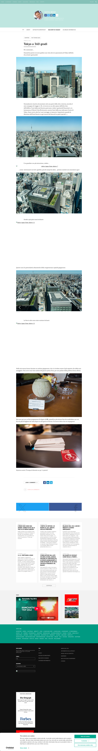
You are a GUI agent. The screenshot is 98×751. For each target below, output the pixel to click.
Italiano (92, 2)
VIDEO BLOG (32, 2)
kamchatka (37, 635)
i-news (69, 633)
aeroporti (19, 631)
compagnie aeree (48, 631)
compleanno (57, 631)
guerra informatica (57, 633)
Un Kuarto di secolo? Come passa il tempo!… (70, 556)
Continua (49, 585)
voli (46, 638)
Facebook (45, 15)
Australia (30, 631)
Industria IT (76, 633)
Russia (56, 636)
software (77, 636)
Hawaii (64, 633)
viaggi (36, 638)
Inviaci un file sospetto (67, 653)
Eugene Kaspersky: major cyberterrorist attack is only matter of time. (26, 711)
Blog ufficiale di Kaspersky (68, 658)
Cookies (63, 661)
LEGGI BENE (25, 2)
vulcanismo (57, 638)
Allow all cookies (85, 736)
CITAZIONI (15, 2)
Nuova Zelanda (20, 636)
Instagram (51, 15)
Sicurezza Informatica (69, 30)
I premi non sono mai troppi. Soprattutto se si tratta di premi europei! (26, 527)
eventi (18, 633)
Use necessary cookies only (85, 745)
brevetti (37, 631)
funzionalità (32, 633)
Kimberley (52, 635)
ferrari (26, 633)
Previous (20, 94)
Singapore (71, 636)
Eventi (28, 30)
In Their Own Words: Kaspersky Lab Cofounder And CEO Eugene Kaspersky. (25, 723)
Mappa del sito (65, 648)
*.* (23, 30)
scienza (65, 636)
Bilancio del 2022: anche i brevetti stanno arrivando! (71, 527)
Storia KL (19, 638)
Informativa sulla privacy (68, 651)
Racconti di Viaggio (54, 30)
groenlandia (47, 633)
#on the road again (35, 37)
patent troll (50, 636)
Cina (41, 631)
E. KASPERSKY (8, 2)
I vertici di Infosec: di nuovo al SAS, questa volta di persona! (47, 527)
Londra (58, 635)
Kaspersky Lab (45, 635)
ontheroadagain (41, 636)
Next (78, 94)
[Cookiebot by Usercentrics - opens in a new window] (10, 748)
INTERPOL (26, 635)
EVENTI (19, 2)
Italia (31, 635)
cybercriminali (73, 631)
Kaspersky (63, 656)
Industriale (19, 635)
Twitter (48, 15)
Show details (23, 748)
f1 (21, 633)
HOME (2, 2)
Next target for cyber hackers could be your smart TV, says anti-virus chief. (26, 701)
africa (24, 631)
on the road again (30, 636)
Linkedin (54, 15)
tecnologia (25, 638)
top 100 (32, 638)
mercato (70, 635)
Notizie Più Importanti (39, 30)
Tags (37, 2)
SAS (61, 636)
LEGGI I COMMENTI (31, 482)
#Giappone (27, 37)
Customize (84, 740)
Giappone (39, 633)
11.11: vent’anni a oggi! (25, 555)
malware (64, 635)
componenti (65, 631)
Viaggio (42, 638)
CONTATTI (42, 2)
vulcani (51, 638)
